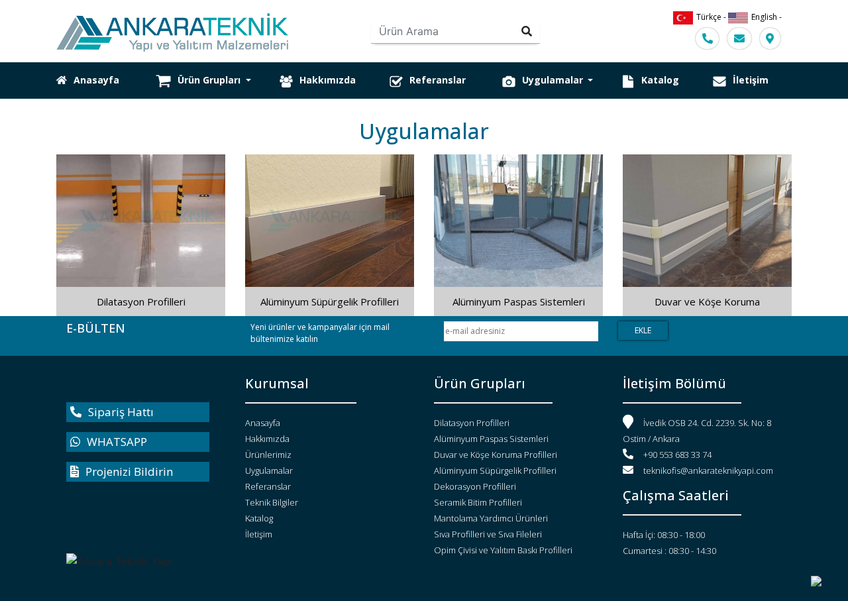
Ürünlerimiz (268, 455)
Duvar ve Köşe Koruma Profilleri (495, 455)
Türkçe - (712, 17)
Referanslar (437, 80)
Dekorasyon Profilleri (475, 486)
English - (766, 17)
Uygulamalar (554, 80)
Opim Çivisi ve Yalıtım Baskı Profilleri (503, 550)
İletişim (750, 80)
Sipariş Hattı (121, 411)
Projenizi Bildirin (129, 471)
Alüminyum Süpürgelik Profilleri (329, 301)
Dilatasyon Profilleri (141, 301)
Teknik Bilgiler (271, 502)
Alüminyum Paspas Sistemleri (518, 301)
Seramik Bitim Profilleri (478, 502)
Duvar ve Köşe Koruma (707, 301)
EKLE (643, 330)
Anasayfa (96, 80)
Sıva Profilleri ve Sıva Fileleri (488, 534)
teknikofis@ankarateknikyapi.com (708, 470)
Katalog (660, 80)
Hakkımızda (327, 80)
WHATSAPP (117, 441)
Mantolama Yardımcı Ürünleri (491, 518)
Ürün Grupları (210, 80)
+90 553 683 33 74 (677, 455)
